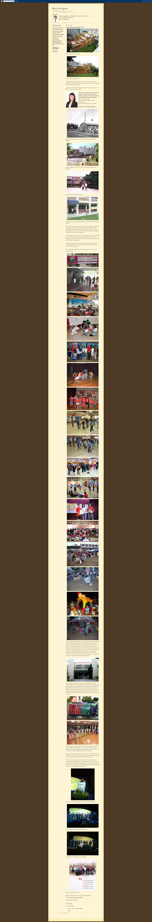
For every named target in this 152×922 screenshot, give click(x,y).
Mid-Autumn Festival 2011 (57, 35)
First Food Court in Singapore (58, 27)
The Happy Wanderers (56, 32)
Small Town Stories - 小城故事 (58, 34)
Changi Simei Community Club (76, 897)
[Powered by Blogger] (55, 48)
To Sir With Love (55, 37)
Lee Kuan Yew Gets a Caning (57, 31)
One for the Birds (55, 39)
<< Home (69, 910)
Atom (56, 51)
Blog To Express (60, 8)
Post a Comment (70, 905)
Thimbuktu (66, 16)
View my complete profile (63, 19)
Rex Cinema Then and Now (57, 29)
